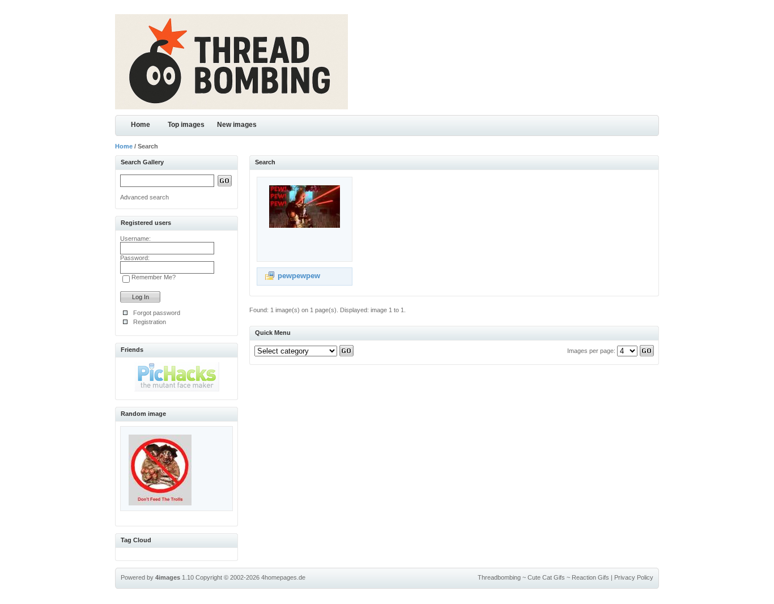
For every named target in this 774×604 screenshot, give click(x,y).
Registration (149, 321)
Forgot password (156, 312)
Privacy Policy (633, 577)
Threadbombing (499, 577)
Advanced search (144, 197)
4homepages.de (283, 577)
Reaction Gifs (590, 577)
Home (140, 125)
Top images (186, 125)
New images (237, 125)
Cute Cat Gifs (546, 577)
